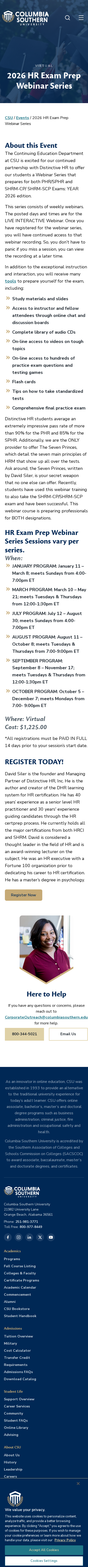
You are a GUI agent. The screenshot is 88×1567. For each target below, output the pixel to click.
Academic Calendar (20, 1287)
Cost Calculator (17, 1350)
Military (10, 1343)
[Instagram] (18, 1237)
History (10, 1462)
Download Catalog (20, 1379)
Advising (11, 1434)
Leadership (13, 1469)
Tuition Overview (18, 1336)
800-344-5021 (24, 1034)
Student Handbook (20, 1316)
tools (10, 281)
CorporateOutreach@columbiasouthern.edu (46, 1017)
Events (22, 118)
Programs (12, 1259)
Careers (10, 1476)
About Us (12, 1455)
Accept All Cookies (44, 1550)
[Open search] (67, 18)
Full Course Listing (20, 1266)
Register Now (23, 895)
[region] (44, 1522)
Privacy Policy (65, 1540)
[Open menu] (81, 18)
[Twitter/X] (40, 1237)
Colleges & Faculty (20, 1273)
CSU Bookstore (17, 1309)
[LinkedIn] (29, 1237)
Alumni (10, 1301)
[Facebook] (8, 1237)
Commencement (17, 1294)
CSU (9, 118)
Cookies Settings (44, 1561)
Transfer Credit (17, 1357)
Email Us (68, 1034)
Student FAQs (16, 1420)
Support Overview (19, 1399)
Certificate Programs (21, 1280)
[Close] (78, 1483)
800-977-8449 (31, 1227)
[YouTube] (51, 1237)
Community (13, 1413)
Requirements (15, 1365)
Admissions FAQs (18, 1372)
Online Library (16, 1427)
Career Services (17, 1406)
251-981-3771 (26, 1221)
